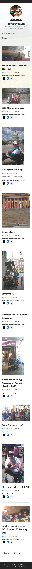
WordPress (15, 566)
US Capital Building (12, 169)
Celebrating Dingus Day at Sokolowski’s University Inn (15, 529)
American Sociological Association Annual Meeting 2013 (13, 383)
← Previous (6, 553)
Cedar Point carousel (12, 425)
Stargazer (23, 566)
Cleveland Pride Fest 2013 (15, 487)
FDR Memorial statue (13, 108)
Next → (20, 553)
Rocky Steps (8, 232)
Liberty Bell (8, 293)
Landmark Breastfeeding (20, 564)
